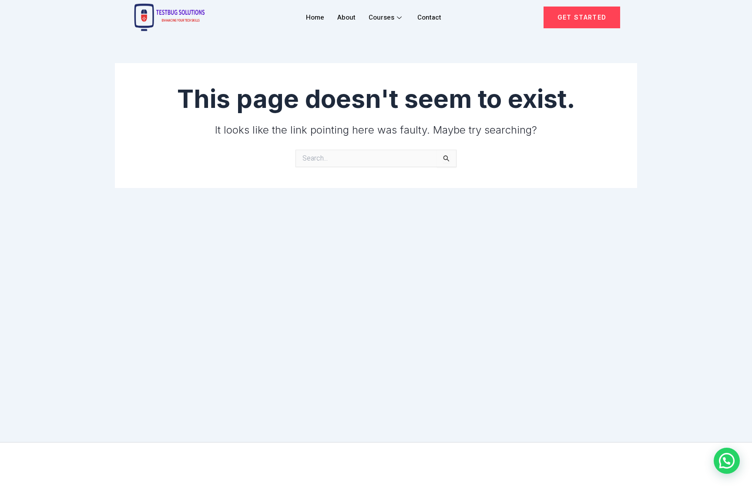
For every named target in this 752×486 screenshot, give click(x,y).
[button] (727, 461)
